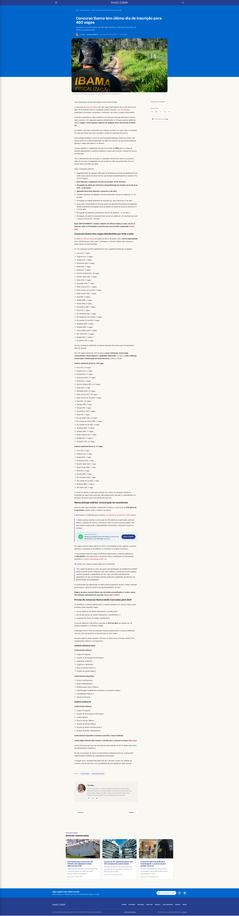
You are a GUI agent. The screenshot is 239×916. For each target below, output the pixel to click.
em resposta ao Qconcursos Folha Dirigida (121, 515)
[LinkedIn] (96, 798)
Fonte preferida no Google (168, 893)
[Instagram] (88, 798)
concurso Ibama (91, 107)
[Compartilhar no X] (165, 112)
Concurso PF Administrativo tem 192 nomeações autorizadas (118, 863)
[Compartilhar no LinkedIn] (156, 112)
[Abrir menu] (56, 2)
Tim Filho (82, 34)
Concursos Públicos (85, 10)
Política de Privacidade (130, 912)
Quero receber (128, 536)
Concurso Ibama (85, 773)
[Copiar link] (169, 112)
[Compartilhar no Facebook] (160, 112)
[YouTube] (185, 893)
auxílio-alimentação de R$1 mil (95, 559)
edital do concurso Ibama (85, 239)
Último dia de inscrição (98, 773)
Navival (185, 912)
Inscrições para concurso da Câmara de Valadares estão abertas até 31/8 (80, 864)
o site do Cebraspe (122, 110)
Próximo (131, 812)
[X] (92, 798)
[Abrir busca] (182, 2)
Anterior (80, 812)
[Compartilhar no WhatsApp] (152, 112)
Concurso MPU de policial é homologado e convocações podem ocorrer (153, 864)
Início (77, 10)
